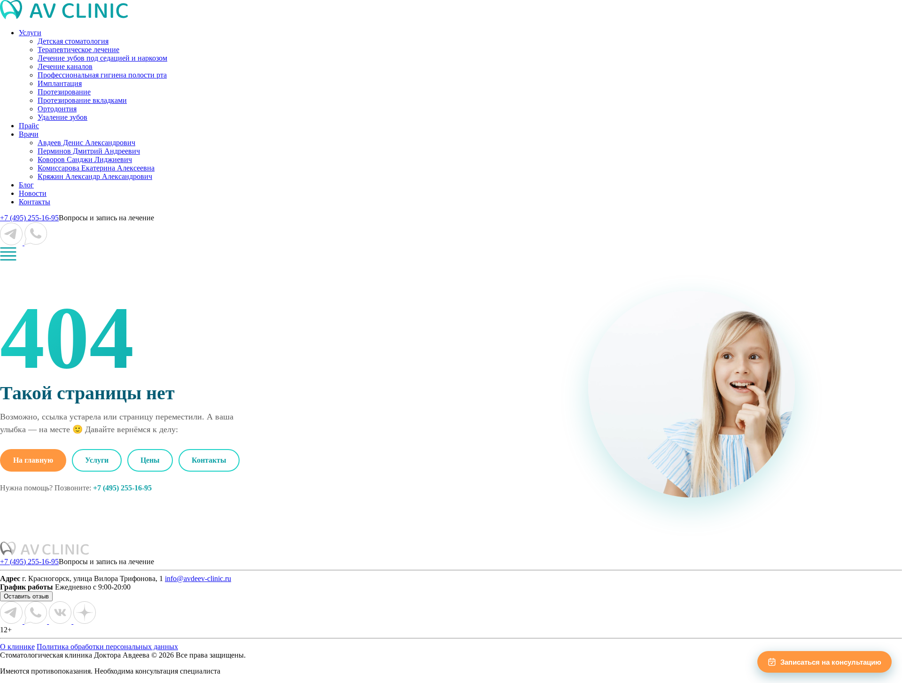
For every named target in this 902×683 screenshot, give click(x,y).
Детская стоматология (73, 41)
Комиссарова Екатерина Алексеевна (96, 168)
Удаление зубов (62, 117)
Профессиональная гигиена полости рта (102, 75)
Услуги (30, 33)
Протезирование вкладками (82, 100)
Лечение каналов (65, 66)
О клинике (17, 647)
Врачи (29, 134)
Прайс (29, 126)
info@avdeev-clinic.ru (198, 578)
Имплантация (60, 83)
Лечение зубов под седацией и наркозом (102, 58)
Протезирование (64, 92)
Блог (26, 185)
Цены (150, 460)
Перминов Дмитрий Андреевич (89, 151)
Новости (33, 193)
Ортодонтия (57, 109)
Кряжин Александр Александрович (95, 176)
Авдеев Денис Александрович (86, 143)
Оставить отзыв (26, 596)
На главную (33, 460)
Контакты (34, 202)
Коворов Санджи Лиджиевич (85, 159)
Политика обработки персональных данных (107, 647)
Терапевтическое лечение (78, 50)
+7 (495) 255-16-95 (29, 218)
